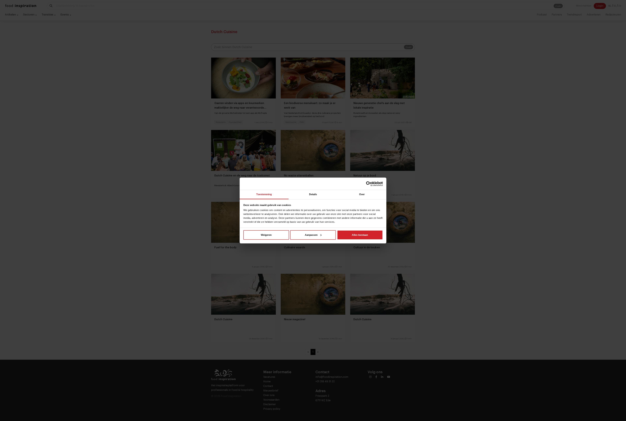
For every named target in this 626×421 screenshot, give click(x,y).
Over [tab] (362, 194)
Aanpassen (311, 234)
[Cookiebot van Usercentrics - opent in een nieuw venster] (368, 183)
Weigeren (266, 234)
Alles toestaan (360, 234)
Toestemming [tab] (264, 194)
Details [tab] (313, 194)
